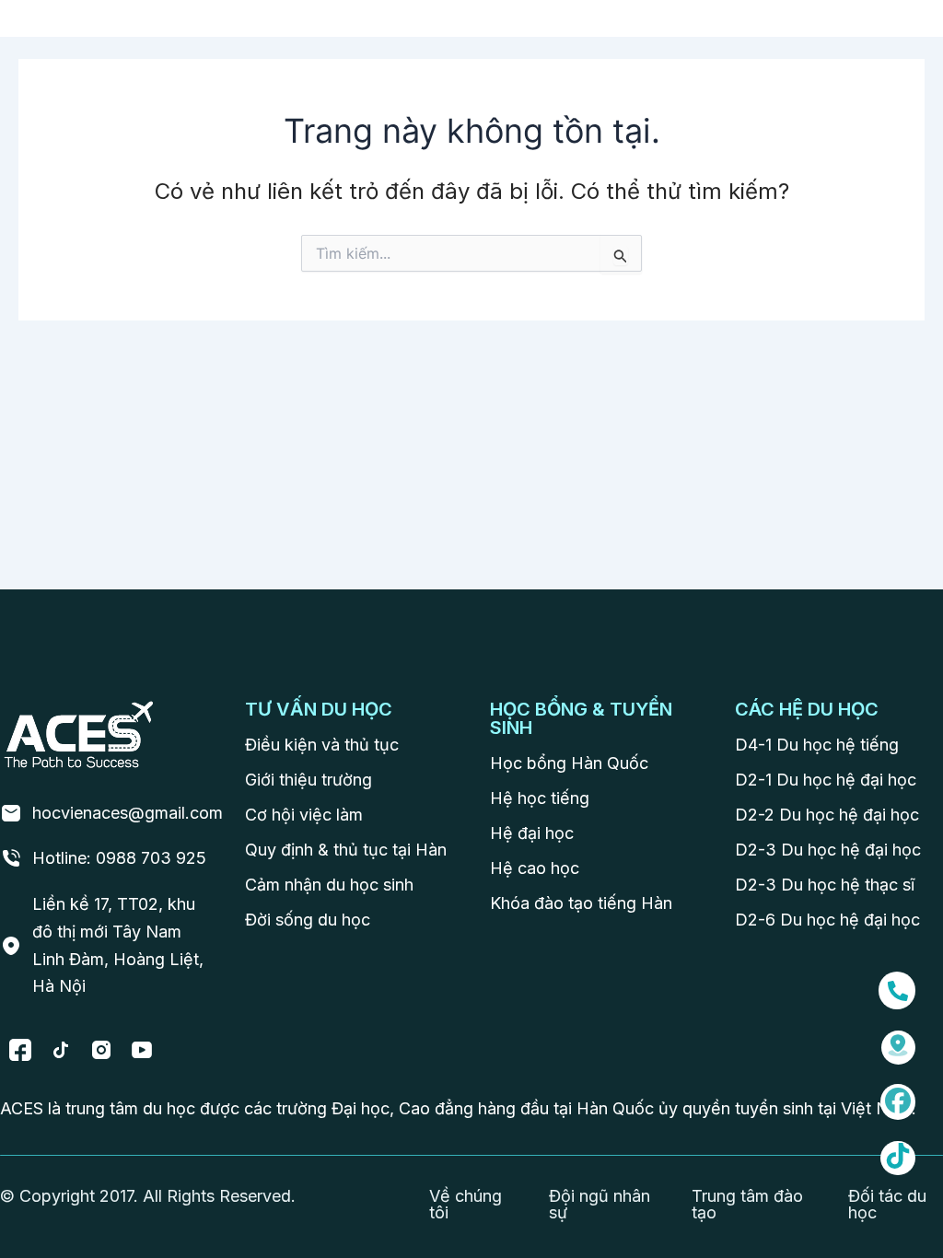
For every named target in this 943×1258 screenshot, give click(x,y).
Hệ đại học (532, 833)
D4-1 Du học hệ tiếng (817, 744)
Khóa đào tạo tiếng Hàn (581, 903)
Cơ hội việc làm (304, 814)
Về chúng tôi (465, 1204)
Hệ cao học (534, 868)
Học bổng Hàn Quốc (569, 763)
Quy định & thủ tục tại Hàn (346, 849)
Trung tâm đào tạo (747, 1204)
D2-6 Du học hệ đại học (827, 919)
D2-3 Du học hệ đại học (828, 849)
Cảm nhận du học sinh (329, 884)
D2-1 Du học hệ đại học (825, 779)
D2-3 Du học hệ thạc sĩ (824, 884)
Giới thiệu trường (308, 779)
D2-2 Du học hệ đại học (827, 814)
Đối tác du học (887, 1204)
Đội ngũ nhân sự (599, 1204)
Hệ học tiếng (539, 798)
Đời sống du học (307, 919)
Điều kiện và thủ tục (322, 744)
